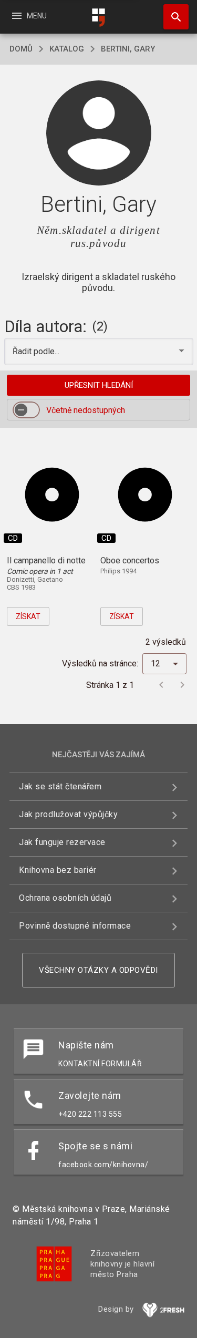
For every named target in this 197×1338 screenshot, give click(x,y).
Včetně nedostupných (85, 410)
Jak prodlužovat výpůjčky (68, 814)
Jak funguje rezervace (62, 842)
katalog (66, 49)
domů (21, 49)
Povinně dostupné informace (75, 926)
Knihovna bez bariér (58, 870)
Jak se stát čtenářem (60, 786)
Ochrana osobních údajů (65, 898)
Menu (29, 15)
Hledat (172, 17)
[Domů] (99, 17)
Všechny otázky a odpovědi (98, 970)
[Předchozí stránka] (161, 684)
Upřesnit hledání (99, 385)
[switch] (26, 410)
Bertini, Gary (128, 49)
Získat (28, 616)
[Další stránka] (182, 684)
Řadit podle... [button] (37, 351)
